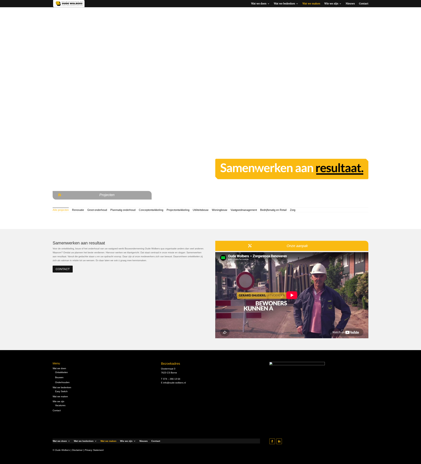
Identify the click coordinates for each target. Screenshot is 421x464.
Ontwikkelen (61, 372)
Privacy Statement (94, 450)
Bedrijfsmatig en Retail (273, 210)
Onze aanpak (297, 246)
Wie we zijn (331, 3)
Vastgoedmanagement (244, 210)
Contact (363, 3)
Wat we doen (258, 3)
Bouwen (59, 377)
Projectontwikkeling (178, 210)
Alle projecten (61, 210)
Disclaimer (77, 450)
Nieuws (350, 3)
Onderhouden (62, 382)
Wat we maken (311, 3)
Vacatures (60, 405)
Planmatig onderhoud (123, 210)
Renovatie (78, 210)
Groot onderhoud (97, 210)
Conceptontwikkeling (151, 210)
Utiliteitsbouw (201, 210)
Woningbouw (219, 210)
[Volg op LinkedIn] (279, 441)
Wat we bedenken (284, 3)
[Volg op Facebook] (272, 441)
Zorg (292, 210)
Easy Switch (61, 391)
